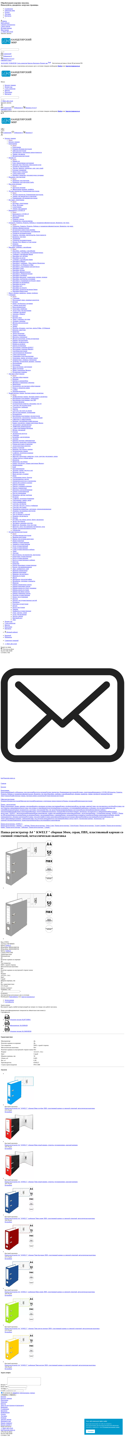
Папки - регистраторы (83, 813)
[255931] (29, 888)
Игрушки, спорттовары (20, 203)
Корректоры (48, 811)
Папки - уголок (96, 813)
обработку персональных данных (24, 1393)
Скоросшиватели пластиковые (53, 818)
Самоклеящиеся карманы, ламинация (16, 818)
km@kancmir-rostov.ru (8, 778)
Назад (10, 140)
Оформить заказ (6, 60)
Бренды (7, 90)
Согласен (91, 1431)
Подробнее (8, 1112)
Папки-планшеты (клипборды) (83, 815)
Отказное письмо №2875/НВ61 (20, 1019)
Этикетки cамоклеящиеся (11, 808)
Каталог (3, 1396)
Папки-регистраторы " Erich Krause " (67, 825)
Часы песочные (41, 820)
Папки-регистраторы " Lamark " (39, 827)
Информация (5, 1412)
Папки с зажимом (55, 815)
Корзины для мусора (37, 811)
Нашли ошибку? (6, 1425)
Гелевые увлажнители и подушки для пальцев (29, 810)
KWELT (8, 945)
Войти (60, 66)
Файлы (34, 820)
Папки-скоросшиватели (102, 815)
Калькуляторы (85, 810)
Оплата (3, 1414)
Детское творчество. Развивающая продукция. (27, 194)
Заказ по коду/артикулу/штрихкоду (12, 1405)
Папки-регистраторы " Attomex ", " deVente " (16, 825)
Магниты (66, 811)
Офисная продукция (27, 801)
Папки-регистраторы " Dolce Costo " (43, 825)
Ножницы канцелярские (68, 813)
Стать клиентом (10, 89)
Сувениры (15, 298)
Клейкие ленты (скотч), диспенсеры (75, 818)
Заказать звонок (6, 1419)
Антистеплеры (51, 808)
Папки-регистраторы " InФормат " (17, 827)
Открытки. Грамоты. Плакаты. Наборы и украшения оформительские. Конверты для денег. (42, 226)
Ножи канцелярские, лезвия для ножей (47, 813)
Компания (4, 1407)
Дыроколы (58, 810)
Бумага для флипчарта (67, 806)
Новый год (16, 161)
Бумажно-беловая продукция (10, 801)
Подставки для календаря (34, 817)
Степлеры (9, 820)
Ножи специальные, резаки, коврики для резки (16, 806)
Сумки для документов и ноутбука (102, 806)
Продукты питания (18, 187)
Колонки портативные (22, 811)
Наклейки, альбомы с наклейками (23, 251)
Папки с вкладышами (42, 815)
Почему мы (8, 87)
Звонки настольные (74, 810)
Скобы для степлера (36, 818)
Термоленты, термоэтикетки (22, 820)
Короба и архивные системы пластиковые (46, 806)
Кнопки (12, 811)
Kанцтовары (16, 147)
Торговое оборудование (20, 377)
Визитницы (10, 810)
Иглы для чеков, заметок (83, 806)
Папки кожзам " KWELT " (110, 813)
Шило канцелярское (53, 820)
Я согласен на (19, 1393)
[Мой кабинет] (2, 105)
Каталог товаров (10, 85)
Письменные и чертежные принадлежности (48, 801)
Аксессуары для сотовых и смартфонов (33, 808)
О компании (5, 1409)
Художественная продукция (21, 535)
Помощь (3, 1418)
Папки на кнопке (16, 815)
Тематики (4, 1402)
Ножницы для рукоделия (20, 180)
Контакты (8, 94)
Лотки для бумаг (57, 811)
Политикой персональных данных (111, 1427)
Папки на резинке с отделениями (67, 808)
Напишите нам (6, 1421)
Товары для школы (69, 801)
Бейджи (81, 808)
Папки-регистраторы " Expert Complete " (93, 825)
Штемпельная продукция (83, 801)
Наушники (30, 813)
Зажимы (65, 810)
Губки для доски (49, 810)
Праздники (8, 92)
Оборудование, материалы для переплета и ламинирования (89, 811)
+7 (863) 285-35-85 (7, 32)
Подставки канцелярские (51, 817)
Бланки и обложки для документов (95, 808)
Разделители (101, 817)
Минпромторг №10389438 (19, 1025)
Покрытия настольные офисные (70, 817)
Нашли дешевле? (6, 988)
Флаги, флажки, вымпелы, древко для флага (84, 794)
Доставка (4, 1416)
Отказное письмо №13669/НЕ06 (20, 1031)
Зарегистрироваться (73, 66)
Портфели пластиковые (89, 817)
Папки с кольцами (67, 815)
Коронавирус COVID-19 (100, 792)
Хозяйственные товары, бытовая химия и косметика (29, 396)
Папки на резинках (28, 815)
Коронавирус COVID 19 (20, 214)
